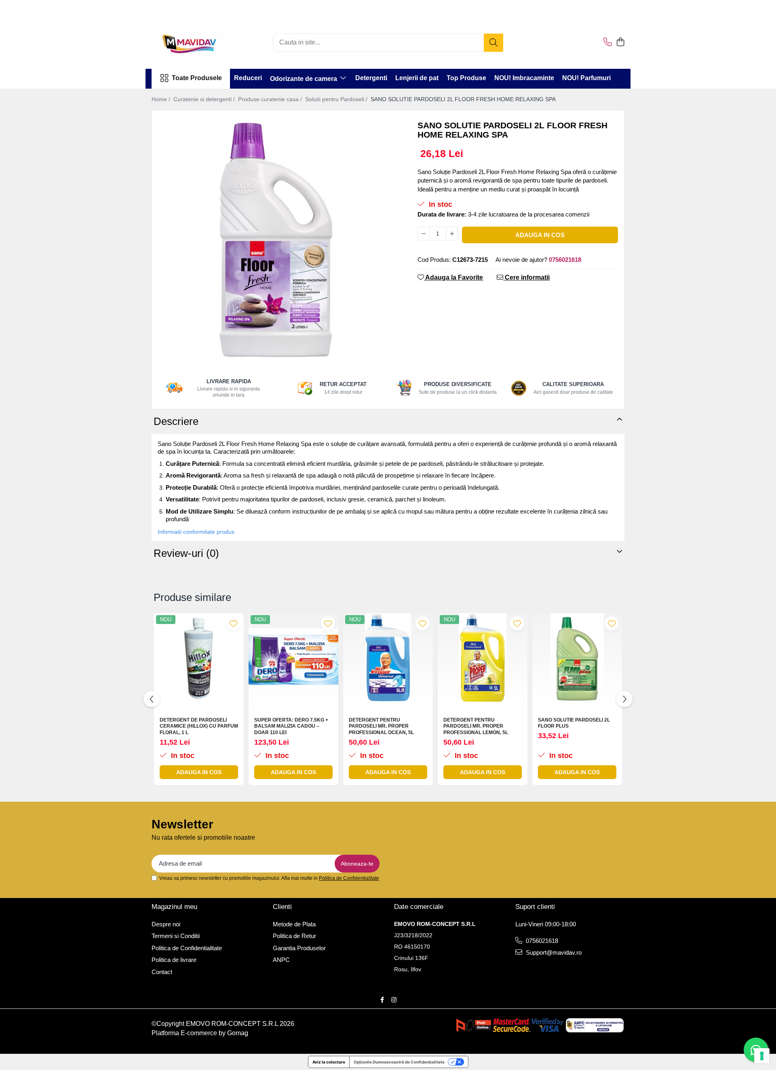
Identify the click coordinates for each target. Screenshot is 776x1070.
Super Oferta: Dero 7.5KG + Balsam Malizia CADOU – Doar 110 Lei (291, 726)
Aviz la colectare (328, 1061)
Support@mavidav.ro (553, 952)
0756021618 (541, 940)
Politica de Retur (294, 935)
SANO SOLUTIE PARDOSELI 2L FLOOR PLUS (574, 723)
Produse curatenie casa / (271, 99)
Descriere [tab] (176, 421)
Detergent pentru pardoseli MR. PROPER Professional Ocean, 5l (381, 726)
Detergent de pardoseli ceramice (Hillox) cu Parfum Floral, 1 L (199, 726)
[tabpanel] (277, 238)
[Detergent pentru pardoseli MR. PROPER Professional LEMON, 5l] (482, 658)
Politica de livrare (174, 959)
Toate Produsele (197, 77)
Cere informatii (526, 277)
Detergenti (371, 77)
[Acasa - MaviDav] (192, 42)
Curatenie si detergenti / (204, 99)
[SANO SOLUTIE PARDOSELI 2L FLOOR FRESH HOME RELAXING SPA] (277, 238)
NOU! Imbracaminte (524, 77)
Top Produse (466, 77)
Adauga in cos (540, 234)
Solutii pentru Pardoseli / (337, 99)
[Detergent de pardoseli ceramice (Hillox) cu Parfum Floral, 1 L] (199, 658)
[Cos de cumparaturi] (620, 42)
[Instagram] (394, 1000)
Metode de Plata (294, 924)
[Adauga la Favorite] (233, 623)
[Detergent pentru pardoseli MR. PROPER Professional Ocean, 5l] (388, 658)
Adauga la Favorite (453, 277)
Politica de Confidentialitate (349, 878)
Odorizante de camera (304, 78)
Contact (162, 971)
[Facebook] (382, 1000)
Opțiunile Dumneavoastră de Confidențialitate (399, 1061)
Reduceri (248, 77)
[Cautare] (493, 43)
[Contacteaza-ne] (607, 42)
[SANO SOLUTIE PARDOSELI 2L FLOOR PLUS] (577, 658)
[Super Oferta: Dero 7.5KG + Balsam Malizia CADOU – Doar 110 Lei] (293, 658)
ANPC (281, 959)
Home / (162, 99)
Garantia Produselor (299, 948)
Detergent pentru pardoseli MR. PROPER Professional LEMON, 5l (475, 726)
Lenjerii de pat (417, 77)
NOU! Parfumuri (586, 77)
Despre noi (166, 924)
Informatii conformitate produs (196, 532)
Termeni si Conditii (176, 935)
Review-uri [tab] (186, 553)
